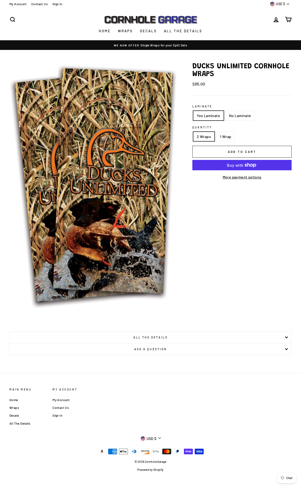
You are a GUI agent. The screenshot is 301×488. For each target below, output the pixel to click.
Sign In (57, 4)
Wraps (125, 31)
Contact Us (39, 4)
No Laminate (240, 115)
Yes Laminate (208, 115)
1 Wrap (225, 136)
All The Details (183, 31)
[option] (150, 45)
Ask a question (150, 349)
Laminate (202, 106)
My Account (18, 4)
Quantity (202, 127)
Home (105, 31)
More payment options (242, 177)
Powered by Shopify (150, 469)
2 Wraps (204, 136)
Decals (148, 31)
